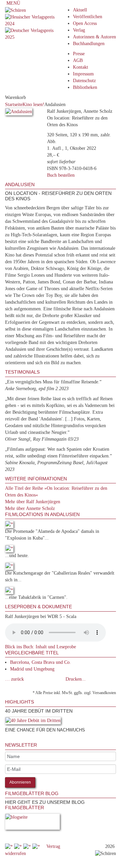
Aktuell (80, 9)
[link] (5, 739)
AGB (78, 60)
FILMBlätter (24, 807)
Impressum (83, 73)
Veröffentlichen (87, 16)
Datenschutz (84, 80)
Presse (79, 53)
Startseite (14, 104)
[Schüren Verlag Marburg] (15, 9)
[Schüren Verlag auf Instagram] (36, 846)
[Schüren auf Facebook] (9, 846)
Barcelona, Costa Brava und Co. (40, 662)
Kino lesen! (33, 104)
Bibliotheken (85, 87)
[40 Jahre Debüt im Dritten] (33, 721)
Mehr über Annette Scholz (30, 508)
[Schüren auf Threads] (18, 846)
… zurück (14, 679)
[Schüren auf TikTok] (27, 846)
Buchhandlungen (89, 43)
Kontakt (80, 67)
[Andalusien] (18, 112)
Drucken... (76, 679)
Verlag (79, 30)
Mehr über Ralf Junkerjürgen (32, 501)
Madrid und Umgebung (32, 669)
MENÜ (12, 3)
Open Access (85, 23)
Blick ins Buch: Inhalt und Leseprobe (40, 646)
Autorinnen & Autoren (94, 36)
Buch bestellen (61, 175)
